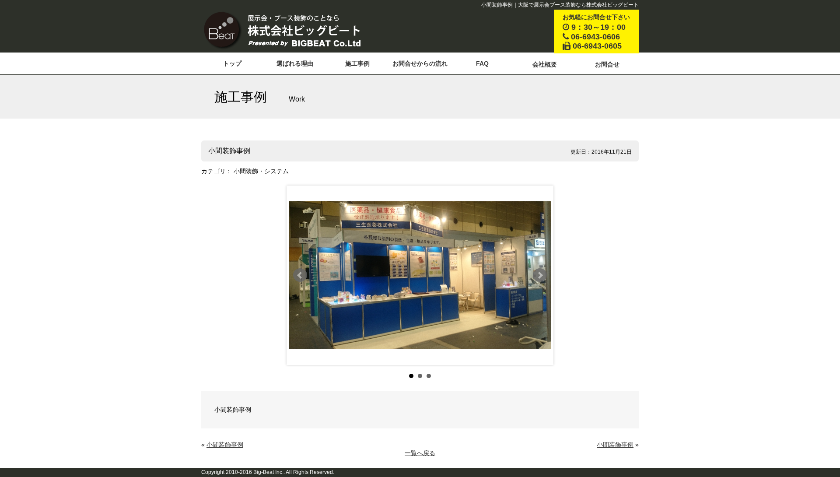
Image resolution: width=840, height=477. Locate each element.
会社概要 (544, 64)
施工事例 (357, 63)
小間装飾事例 (224, 444)
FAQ (482, 63)
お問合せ (607, 64)
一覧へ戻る (420, 452)
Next (540, 275)
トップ (232, 63)
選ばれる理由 (294, 63)
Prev (300, 275)
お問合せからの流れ (420, 63)
